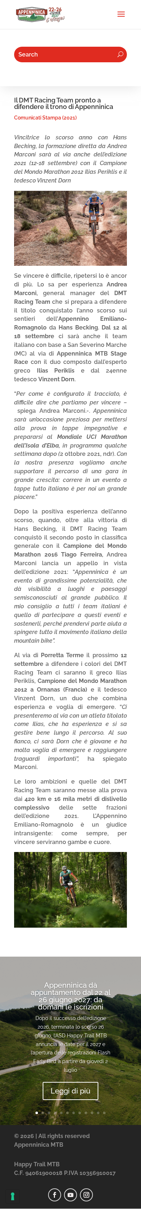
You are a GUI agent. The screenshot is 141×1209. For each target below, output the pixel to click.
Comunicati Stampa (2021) (45, 118)
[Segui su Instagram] (86, 1194)
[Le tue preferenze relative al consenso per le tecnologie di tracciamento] (13, 1196)
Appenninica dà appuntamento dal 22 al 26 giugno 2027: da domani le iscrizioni (71, 996)
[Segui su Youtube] (70, 1194)
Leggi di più (70, 1091)
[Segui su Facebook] (54, 1194)
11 (98, 1113)
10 (92, 1113)
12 (104, 1113)
